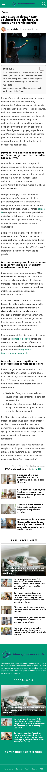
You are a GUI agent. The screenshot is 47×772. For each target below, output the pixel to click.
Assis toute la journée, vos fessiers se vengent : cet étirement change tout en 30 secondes (31, 493)
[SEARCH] (44, 4)
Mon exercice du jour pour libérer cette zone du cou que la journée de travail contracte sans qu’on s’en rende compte (31, 524)
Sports (37, 469)
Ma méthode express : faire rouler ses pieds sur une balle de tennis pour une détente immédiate (22, 82)
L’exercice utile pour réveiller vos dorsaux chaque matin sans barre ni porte (30, 479)
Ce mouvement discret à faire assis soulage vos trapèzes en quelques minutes (30, 508)
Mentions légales (30, 769)
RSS (41, 769)
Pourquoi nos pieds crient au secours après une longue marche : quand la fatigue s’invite (22, 74)
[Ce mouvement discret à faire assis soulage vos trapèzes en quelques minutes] (8, 509)
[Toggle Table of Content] (40, 69)
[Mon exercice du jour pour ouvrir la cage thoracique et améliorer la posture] (6, 610)
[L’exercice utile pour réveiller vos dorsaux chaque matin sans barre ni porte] (8, 479)
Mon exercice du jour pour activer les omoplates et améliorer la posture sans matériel (29, 620)
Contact (19, 769)
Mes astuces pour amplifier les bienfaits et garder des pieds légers (22, 89)
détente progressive (20, 339)
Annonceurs (8, 769)
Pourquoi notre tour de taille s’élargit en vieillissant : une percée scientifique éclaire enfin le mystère (30, 631)
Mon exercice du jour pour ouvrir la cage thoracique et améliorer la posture (30, 609)
